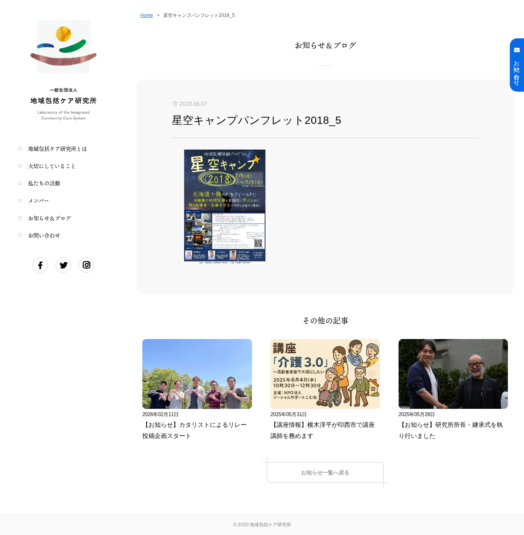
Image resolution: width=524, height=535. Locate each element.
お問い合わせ (44, 235)
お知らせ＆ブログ (49, 218)
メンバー (38, 200)
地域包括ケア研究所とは (57, 149)
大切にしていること (52, 166)
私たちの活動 (44, 183)
